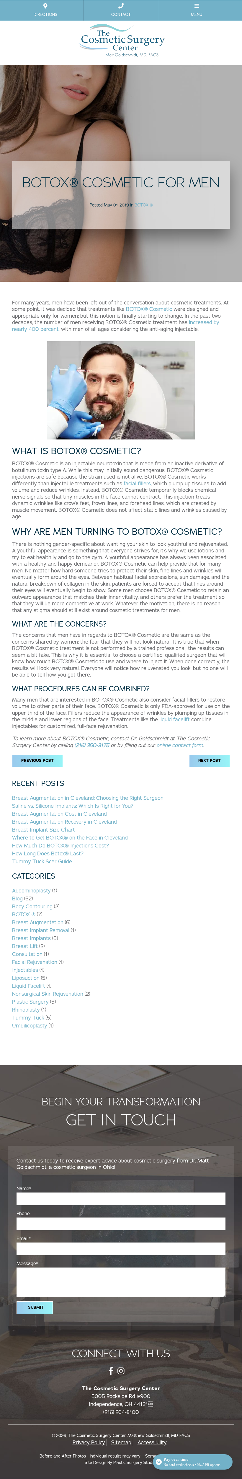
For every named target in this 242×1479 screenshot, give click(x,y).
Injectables (25, 970)
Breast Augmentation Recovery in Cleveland (64, 821)
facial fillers (137, 483)
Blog (17, 898)
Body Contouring (32, 906)
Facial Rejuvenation (34, 962)
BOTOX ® (144, 205)
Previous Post (37, 760)
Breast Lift (25, 946)
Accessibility (152, 1442)
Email (24, 1238)
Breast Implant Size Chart (43, 829)
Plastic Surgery (30, 1001)
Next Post (209, 760)
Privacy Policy (89, 1442)
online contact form (179, 745)
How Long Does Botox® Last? (48, 853)
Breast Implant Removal (40, 930)
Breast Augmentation (37, 922)
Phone (23, 1213)
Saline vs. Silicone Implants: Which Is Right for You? (72, 806)
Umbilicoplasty (29, 1025)
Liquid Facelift (28, 986)
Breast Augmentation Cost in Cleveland (59, 813)
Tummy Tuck (28, 1017)
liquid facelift (174, 719)
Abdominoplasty (31, 890)
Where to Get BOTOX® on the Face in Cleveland (70, 837)
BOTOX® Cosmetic (149, 309)
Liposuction (26, 978)
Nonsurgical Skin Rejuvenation (47, 993)
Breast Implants (31, 938)
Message (27, 1263)
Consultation (27, 954)
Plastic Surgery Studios (135, 1462)
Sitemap (121, 1442)
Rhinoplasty (26, 1009)
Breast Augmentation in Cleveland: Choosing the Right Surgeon (87, 798)
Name (24, 1188)
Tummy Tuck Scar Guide (42, 861)
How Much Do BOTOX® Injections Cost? (60, 845)
